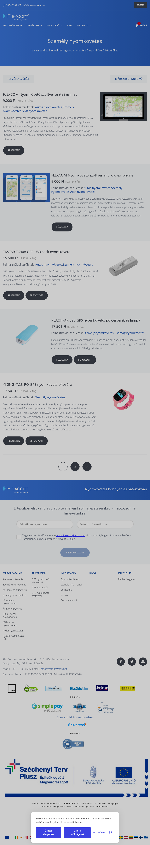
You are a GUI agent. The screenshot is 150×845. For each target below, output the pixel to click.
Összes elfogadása (48, 833)
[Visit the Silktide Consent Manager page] (110, 832)
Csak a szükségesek (77, 833)
